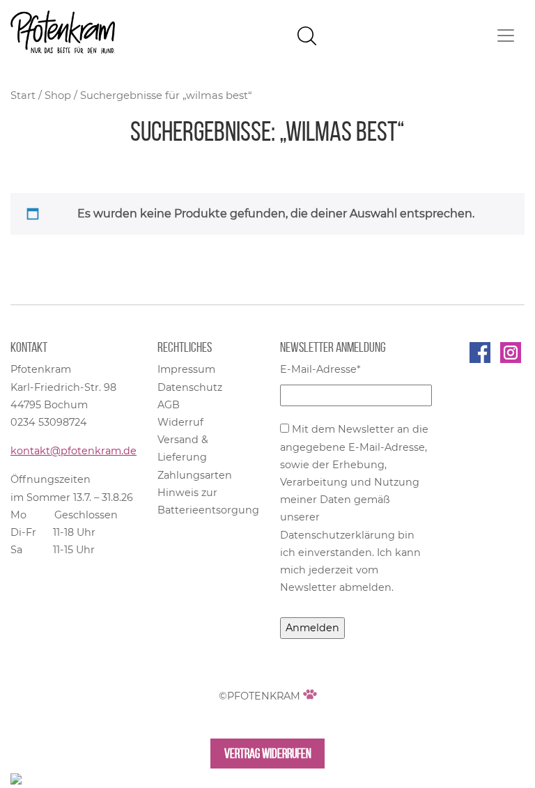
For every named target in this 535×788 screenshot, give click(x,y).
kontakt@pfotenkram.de (73, 451)
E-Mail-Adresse (320, 369)
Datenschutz (189, 387)
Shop (58, 95)
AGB (168, 405)
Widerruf (180, 422)
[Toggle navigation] (506, 35)
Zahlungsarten (194, 475)
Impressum (186, 369)
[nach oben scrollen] (16, 778)
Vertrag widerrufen (267, 753)
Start (23, 95)
